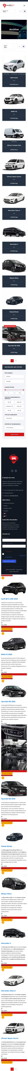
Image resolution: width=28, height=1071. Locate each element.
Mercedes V (6, 943)
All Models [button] (8, 381)
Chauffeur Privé (8, 508)
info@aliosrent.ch (8, 493)
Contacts (6, 511)
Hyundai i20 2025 (8, 799)
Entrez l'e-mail (5, 537)
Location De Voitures (9, 503)
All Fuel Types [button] (9, 418)
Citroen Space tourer (9, 1038)
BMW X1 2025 (6, 654)
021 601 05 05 (14, 496)
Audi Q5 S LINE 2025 (9, 599)
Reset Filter (14, 434)
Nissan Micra (6, 894)
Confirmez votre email (7, 543)
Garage (5, 505)
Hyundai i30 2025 (8, 701)
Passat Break (6, 846)
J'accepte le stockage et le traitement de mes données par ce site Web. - (15, 555)
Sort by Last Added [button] (5, 11)
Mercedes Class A (8, 991)
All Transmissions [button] (9, 427)
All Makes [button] (8, 376)
